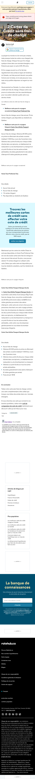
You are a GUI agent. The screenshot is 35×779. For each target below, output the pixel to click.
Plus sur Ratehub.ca (7, 650)
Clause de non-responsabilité (10, 674)
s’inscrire (17, 605)
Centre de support (6, 684)
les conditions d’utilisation (22, 610)
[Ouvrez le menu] (2, 2)
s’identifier (30, 2)
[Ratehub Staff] (3, 47)
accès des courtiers (7, 698)
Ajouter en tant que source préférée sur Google (16, 49)
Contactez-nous (6, 660)
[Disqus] (17, 439)
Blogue (3, 667)
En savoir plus (19, 11)
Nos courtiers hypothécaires (9, 653)
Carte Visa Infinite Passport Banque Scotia (17, 292)
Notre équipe (5, 657)
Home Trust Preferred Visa (21, 111)
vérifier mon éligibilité (17, 241)
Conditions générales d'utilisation (11, 677)
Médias (3, 664)
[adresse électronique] (17, 600)
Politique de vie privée (8, 681)
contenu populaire (6, 701)
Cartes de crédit (13, 412)
